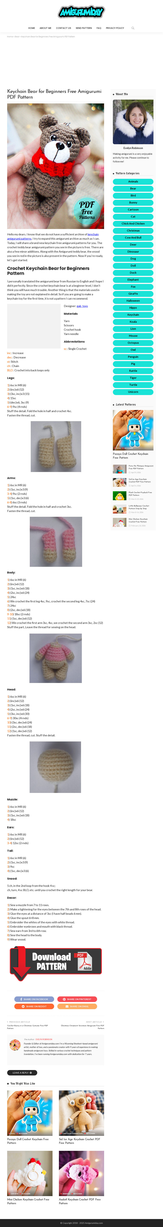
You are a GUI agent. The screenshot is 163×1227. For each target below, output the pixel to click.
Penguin (133, 356)
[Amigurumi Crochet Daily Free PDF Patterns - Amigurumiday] (81, 12)
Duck (133, 272)
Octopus (133, 342)
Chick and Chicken (133, 223)
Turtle (133, 384)
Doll (13, 1133)
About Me (45, 28)
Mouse (133, 335)
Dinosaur (133, 251)
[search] (133, 28)
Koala (133, 321)
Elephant (133, 279)
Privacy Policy (115, 28)
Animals (66, 1193)
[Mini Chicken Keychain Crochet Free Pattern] (30, 1173)
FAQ (99, 28)
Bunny (133, 202)
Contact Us (63, 28)
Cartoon (133, 209)
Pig (133, 363)
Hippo (133, 307)
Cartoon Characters (73, 1133)
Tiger (133, 377)
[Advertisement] (81, 62)
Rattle (133, 370)
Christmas (133, 230)
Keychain (23, 1133)
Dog (133, 258)
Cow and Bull (133, 237)
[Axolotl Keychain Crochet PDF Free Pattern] (81, 1173)
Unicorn (133, 391)
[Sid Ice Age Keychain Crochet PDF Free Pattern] (81, 1113)
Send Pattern (84, 28)
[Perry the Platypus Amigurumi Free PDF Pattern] (119, 469)
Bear (17, 36)
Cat (133, 216)
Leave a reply (21, 1072)
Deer (133, 244)
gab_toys (82, 306)
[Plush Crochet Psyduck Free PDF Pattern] (119, 495)
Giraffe (133, 293)
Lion (133, 328)
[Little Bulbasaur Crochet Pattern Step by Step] (119, 509)
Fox (133, 286)
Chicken (14, 1193)
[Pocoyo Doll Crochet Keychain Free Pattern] (30, 1113)
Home (31, 28)
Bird (133, 195)
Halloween (133, 300)
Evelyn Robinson (44, 1039)
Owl (133, 349)
